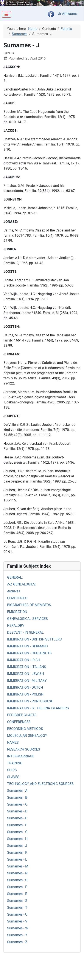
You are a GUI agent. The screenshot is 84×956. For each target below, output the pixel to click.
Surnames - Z (17, 942)
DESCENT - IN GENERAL (25, 632)
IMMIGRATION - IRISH (23, 660)
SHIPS (12, 770)
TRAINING (14, 763)
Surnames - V (17, 921)
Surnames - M (17, 866)
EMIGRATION (17, 612)
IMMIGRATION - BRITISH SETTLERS (34, 639)
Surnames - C (17, 804)
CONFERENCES (19, 722)
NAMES (13, 742)
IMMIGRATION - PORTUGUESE (30, 701)
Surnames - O (17, 880)
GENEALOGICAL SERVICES (27, 619)
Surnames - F (17, 825)
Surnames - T (17, 907)
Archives (13, 591)
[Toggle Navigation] (6, 14)
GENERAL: (15, 577)
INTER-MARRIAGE (20, 756)
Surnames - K (17, 852)
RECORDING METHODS (25, 729)
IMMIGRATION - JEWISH (25, 674)
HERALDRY (15, 626)
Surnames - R (17, 894)
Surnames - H (17, 839)
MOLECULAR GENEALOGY (27, 736)
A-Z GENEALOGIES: (21, 584)
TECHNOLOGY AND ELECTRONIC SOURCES (40, 784)
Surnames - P (17, 887)
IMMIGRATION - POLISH (25, 694)
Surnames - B (17, 797)
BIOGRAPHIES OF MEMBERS (29, 605)
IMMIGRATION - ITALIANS (26, 667)
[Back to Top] (76, 948)
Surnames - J (17, 846)
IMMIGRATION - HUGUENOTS (29, 653)
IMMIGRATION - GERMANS (27, 646)
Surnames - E (17, 818)
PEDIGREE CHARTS (22, 715)
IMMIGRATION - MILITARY (27, 681)
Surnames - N (17, 873)
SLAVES (13, 777)
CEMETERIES (17, 598)
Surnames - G (17, 832)
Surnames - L (17, 859)
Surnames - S (17, 901)
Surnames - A (17, 791)
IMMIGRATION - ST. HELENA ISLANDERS (38, 708)
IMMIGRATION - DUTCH (25, 687)
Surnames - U (17, 914)
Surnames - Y (17, 935)
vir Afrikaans (67, 14)
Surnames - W (17, 928)
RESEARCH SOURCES (23, 749)
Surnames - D (17, 811)
